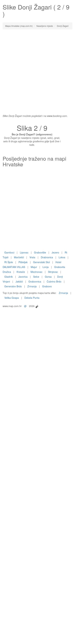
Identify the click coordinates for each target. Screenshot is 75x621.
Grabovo (47, 286)
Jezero (55, 252)
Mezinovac (36, 272)
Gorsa (48, 276)
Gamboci (9, 252)
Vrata (32, 257)
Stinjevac (53, 272)
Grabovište (40, 252)
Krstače (21, 272)
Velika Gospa (11, 297)
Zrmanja (32, 286)
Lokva (62, 257)
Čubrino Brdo (54, 281)
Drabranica (47, 257)
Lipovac (24, 252)
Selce (36, 276)
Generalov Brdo (13, 286)
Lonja (46, 267)
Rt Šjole (8, 262)
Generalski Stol (41, 262)
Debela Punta (31, 297)
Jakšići (19, 281)
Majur (34, 267)
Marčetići (19, 257)
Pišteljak (23, 262)
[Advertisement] (37, 70)
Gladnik (8, 276)
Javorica (23, 276)
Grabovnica (34, 281)
